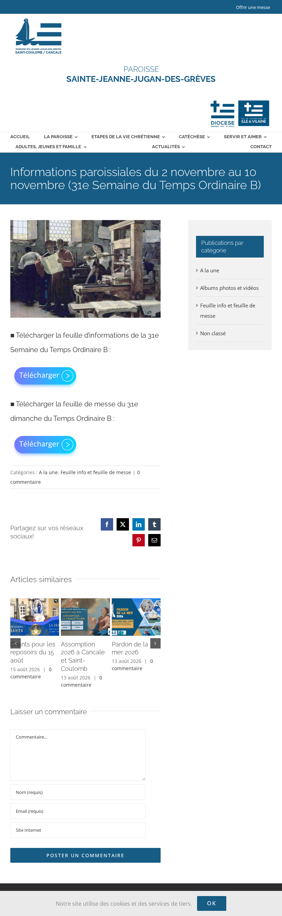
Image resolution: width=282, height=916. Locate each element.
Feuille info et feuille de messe (96, 472)
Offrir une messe (253, 7)
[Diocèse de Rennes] (240, 100)
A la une (48, 472)
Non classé (213, 333)
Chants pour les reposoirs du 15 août (32, 652)
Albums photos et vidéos (229, 287)
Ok (211, 903)
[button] (15, 643)
